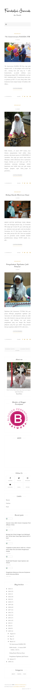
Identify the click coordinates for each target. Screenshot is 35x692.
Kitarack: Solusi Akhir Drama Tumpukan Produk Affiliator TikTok (19, 523)
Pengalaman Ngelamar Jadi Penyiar (17, 265)
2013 (9, 620)
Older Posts (25, 349)
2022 (9, 597)
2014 (9, 618)
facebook (10, 480)
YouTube (27, 487)
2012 (9, 623)
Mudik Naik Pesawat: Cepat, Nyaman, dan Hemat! (17, 561)
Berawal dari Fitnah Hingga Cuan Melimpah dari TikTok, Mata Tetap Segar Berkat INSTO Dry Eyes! (19, 536)
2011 (9, 626)
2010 (9, 628)
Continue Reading (17, 88)
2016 (9, 612)
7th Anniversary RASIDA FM (17, 37)
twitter (19, 480)
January (12, 659)
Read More (19, 394)
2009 (9, 631)
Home (17, 350)
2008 (9, 662)
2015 (9, 615)
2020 (9, 602)
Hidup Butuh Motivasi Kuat (17, 195)
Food (7, 507)
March (11, 641)
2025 (9, 589)
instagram (27, 480)
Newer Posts (10, 349)
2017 (9, 610)
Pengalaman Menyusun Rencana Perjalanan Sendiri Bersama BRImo (18, 573)
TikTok (18, 487)
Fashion (8, 503)
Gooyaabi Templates (19, 686)
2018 (9, 607)
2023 (9, 594)
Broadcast (17, 33)
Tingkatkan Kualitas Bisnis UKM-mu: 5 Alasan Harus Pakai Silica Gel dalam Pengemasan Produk (18, 549)
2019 (9, 604)
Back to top (25, 688)
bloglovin (10, 487)
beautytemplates (20, 684)
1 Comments (8, 96)
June (11, 636)
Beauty (8, 500)
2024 (9, 591)
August (12, 634)
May (11, 639)
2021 (9, 599)
